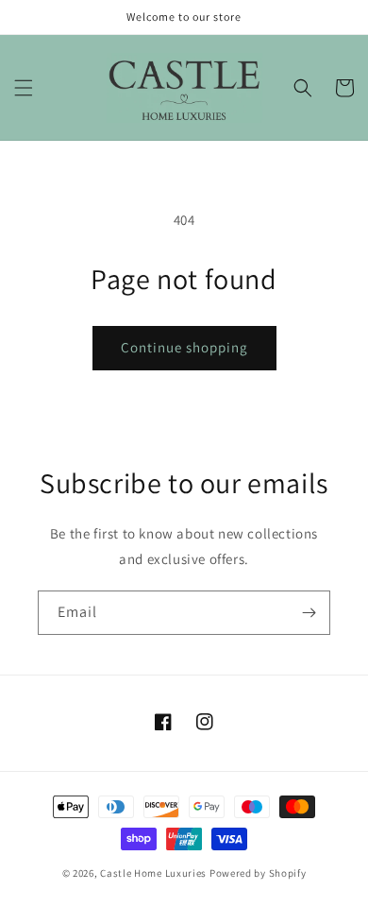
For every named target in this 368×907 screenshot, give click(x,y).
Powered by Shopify (258, 873)
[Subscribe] (308, 612)
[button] (23, 88)
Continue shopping (184, 347)
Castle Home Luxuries (153, 873)
